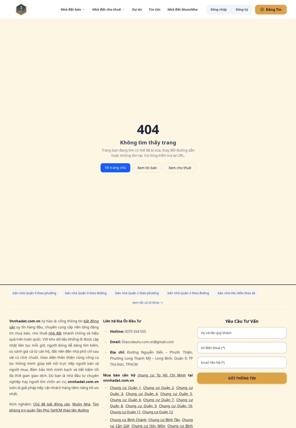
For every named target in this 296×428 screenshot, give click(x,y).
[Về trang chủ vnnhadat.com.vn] (29, 9)
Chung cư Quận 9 (140, 406)
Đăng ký (242, 9)
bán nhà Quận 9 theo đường (86, 293)
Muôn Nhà (81, 404)
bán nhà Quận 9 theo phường (34, 293)
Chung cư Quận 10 (175, 406)
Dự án (137, 9)
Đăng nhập (219, 9)
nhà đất (55, 333)
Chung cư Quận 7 (158, 399)
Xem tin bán (147, 167)
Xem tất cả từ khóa (145, 302)
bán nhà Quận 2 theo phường (137, 293)
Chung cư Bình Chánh (128, 419)
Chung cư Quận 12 (157, 412)
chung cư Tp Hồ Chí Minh (162, 375)
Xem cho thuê (180, 167)
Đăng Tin (273, 9)
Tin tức (155, 9)
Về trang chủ (115, 167)
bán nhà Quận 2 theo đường (188, 293)
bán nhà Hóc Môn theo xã (236, 293)
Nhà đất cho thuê (106, 9)
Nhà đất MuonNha (183, 9)
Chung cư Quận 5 (176, 393)
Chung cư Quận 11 (125, 412)
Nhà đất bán (71, 9)
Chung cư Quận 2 (158, 387)
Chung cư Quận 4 (142, 393)
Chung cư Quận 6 (125, 399)
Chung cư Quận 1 (125, 387)
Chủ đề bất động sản (51, 404)
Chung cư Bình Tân (164, 419)
